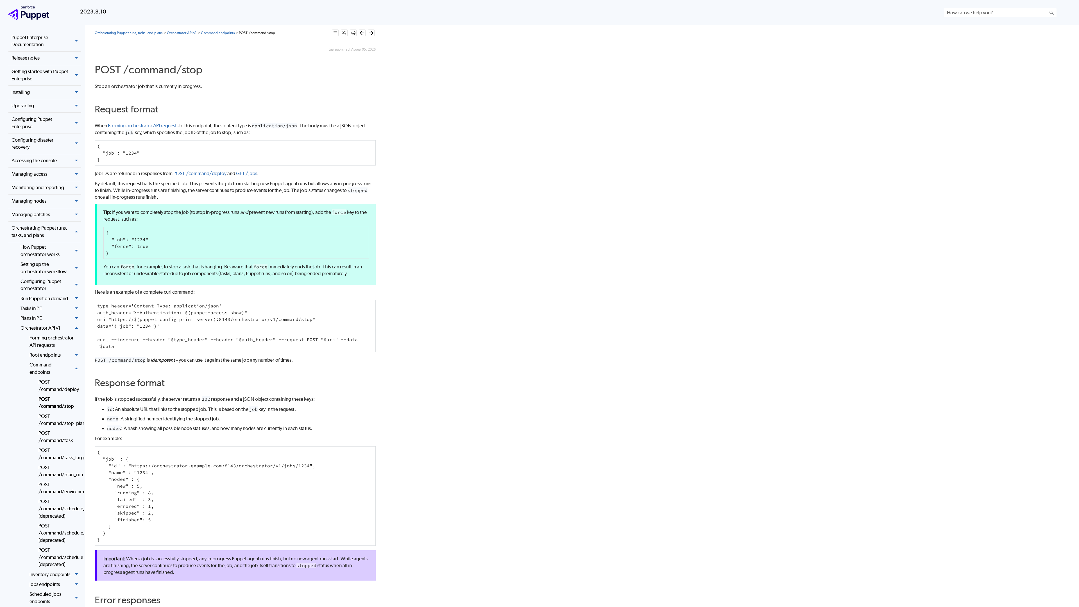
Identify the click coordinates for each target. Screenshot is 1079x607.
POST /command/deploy (58, 385)
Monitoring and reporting (38, 187)
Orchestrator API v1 (41, 328)
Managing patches (31, 214)
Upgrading (23, 105)
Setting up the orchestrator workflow (44, 267)
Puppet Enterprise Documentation (30, 41)
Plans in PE (31, 318)
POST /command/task (55, 436)
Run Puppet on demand (44, 298)
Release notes (26, 58)
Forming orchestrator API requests (52, 341)
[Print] (353, 33)
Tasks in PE (31, 308)
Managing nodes (29, 201)
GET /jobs (246, 173)
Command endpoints (41, 368)
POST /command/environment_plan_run (59, 488)
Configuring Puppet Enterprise (32, 122)
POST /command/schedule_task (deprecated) (59, 533)
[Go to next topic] (371, 33)
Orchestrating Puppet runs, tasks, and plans (39, 231)
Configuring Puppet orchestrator (41, 284)
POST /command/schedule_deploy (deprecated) (59, 508)
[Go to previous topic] (362, 33)
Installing (21, 92)
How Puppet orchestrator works (40, 250)
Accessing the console (34, 160)
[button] (1051, 12)
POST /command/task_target (59, 453)
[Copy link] (208, 71)
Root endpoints (45, 355)
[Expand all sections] (335, 33)
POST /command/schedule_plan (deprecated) (59, 557)
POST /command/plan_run (59, 471)
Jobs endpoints (45, 584)
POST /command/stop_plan (59, 419)
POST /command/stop (56, 402)
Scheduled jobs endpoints (45, 597)
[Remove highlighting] (344, 33)
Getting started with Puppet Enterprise (40, 75)
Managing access (29, 174)
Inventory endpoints (50, 574)
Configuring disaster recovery (33, 143)
